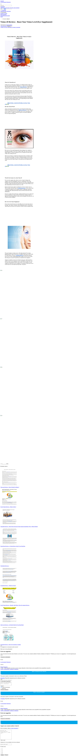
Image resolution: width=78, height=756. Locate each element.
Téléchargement (3, 26)
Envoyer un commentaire (5, 657)
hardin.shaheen (9, 24)
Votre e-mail (2, 740)
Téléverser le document (5, 7)
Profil (1, 16)
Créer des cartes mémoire (14, 7)
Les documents (3, 2)
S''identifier (2, 6)
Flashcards (9, 2)
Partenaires (5, 666)
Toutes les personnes (6, 687)
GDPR (1, 669)
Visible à (2, 686)
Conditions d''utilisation (13, 669)
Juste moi (4, 688)
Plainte (1, 666)
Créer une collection (4, 689)
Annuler (2, 754)
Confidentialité (6, 669)
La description (5, 681)
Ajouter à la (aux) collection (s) (6, 27)
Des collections (8, 11)
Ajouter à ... (9, 26)
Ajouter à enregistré (16, 27)
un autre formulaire (14, 728)
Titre (1, 679)
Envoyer (6, 754)
